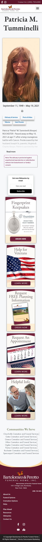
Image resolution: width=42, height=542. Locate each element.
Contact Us (7, 519)
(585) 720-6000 (36, 491)
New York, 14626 (21, 488)
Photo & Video (27, 117)
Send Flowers (19, 122)
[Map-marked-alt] (24, 529)
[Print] (22, 111)
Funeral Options (9, 498)
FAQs (5, 504)
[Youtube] (18, 529)
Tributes (7, 122)
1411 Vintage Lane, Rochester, (21, 486)
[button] (37, 8)
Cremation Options (10, 501)
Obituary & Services (11, 117)
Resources (7, 513)
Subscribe (21, 191)
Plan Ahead (7, 509)
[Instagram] (24, 524)
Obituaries (7, 516)
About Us (6, 494)
